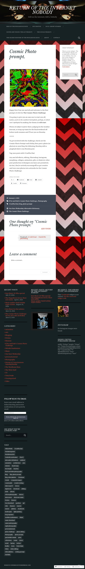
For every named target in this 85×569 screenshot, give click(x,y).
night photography (10, 526)
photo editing (20, 531)
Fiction (8, 338)
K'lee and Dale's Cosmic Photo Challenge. (23, 201)
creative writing (18, 483)
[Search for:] (70, 75)
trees (12, 546)
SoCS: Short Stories (53, 26)
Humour (8, 341)
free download (9, 503)
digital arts (8, 489)
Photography (42, 201)
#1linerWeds (8, 448)
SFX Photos (36, 26)
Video (7, 381)
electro (21, 494)
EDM (6, 491)
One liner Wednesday (13, 354)
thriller (7, 546)
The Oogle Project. (44, 32)
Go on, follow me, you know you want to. (15, 417)
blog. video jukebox (10, 477)
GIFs (6, 506)
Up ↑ (79, 565)
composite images (16, 480)
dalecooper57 (9, 486)
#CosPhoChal (13, 204)
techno (19, 543)
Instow (7, 509)
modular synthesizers (11, 517)
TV (6, 373)
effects (12, 491)
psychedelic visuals (10, 537)
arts (6, 332)
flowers (13, 500)
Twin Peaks (9, 375)
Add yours (46, 229)
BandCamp (15, 466)
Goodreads (65, 295)
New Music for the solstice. (15, 309)
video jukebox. (9, 552)
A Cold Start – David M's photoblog (33, 237)
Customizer (66, 67)
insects (19, 506)
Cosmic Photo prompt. (22, 54)
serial (6, 543)
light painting (18, 511)
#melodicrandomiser (11, 457)
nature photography (11, 523)
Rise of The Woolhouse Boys (17, 26)
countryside (8, 483)
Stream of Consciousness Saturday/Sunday (14, 363)
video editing (14, 549)
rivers (21, 540)
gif (23, 503)
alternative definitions (11, 460)
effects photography (11, 494)
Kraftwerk (21, 509)
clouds (7, 480)
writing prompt (19, 552)
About (46, 37)
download (16, 489)
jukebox (13, 509)
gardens (18, 503)
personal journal (11, 357)
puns (19, 537)
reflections (8, 540)
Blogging (8, 335)
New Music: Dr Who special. (15, 293)
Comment (45, 272)
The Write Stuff (10, 370)
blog (20, 204)
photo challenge (9, 531)
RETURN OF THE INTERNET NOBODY (42, 10)
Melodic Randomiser (12, 348)
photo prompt (27, 204)
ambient (22, 460)
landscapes (8, 511)
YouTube (7, 554)
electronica (8, 497)
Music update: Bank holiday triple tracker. (15, 303)
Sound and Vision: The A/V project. (19, 32)
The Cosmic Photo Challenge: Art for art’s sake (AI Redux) (16, 315)
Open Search (79, 38)
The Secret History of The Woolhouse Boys (23, 37)
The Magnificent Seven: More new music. (41, 298)
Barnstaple (8, 468)
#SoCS (21, 457)
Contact (56, 37)
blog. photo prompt (15, 474)
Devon (17, 486)
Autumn (7, 466)
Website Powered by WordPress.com (17, 565)
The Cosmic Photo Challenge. (19, 211)
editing (23, 489)
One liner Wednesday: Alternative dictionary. (24, 208)
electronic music (18, 497)
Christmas (21, 477)
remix (15, 540)
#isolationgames (10, 451)
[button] (38, 324)
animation (9, 329)
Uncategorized (10, 378)
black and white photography (13, 471)
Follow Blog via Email (15, 399)
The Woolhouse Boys (12, 367)
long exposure (9, 514)
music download (10, 520)
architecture (16, 463)
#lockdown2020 (9, 454)
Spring (12, 543)
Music (7, 351)
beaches (16, 468)
